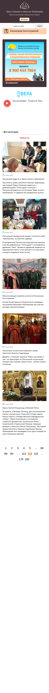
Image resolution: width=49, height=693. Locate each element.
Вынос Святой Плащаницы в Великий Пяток (21, 408)
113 (24, 453)
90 (11, 453)
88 (41, 448)
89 (5, 453)
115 (36, 453)
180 (27, 459)
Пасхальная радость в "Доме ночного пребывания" (24, 179)
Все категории (10, 132)
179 (21, 459)
